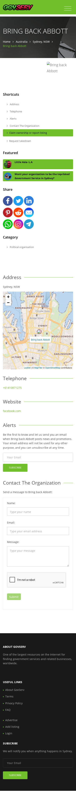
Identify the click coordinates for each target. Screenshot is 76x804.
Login (8, 733)
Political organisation (21, 247)
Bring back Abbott (40, 339)
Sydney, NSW (41, 41)
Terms (9, 696)
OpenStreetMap (52, 367)
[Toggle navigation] (67, 8)
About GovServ (14, 690)
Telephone (15, 111)
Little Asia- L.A (24, 162)
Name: (11, 503)
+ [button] (8, 296)
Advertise (11, 720)
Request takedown (20, 141)
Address (14, 104)
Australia (21, 41)
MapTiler (38, 367)
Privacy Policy (14, 703)
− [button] (8, 302)
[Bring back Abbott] (39, 331)
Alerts (12, 118)
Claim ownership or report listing (28, 132)
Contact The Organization (24, 125)
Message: (13, 542)
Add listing (12, 727)
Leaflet (27, 367)
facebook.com (12, 411)
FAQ (8, 710)
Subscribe (15, 467)
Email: (11, 522)
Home (7, 41)
